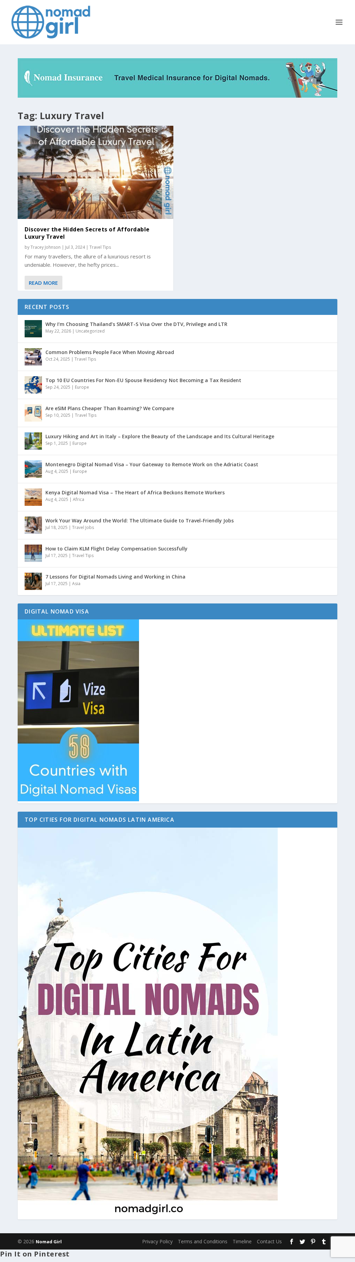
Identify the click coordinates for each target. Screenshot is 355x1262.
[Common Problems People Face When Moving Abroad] (33, 356)
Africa (78, 499)
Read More (43, 282)
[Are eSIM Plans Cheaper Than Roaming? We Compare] (33, 413)
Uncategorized (90, 331)
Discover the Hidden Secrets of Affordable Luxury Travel (87, 233)
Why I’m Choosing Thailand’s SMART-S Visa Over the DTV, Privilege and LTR (136, 324)
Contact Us (269, 1241)
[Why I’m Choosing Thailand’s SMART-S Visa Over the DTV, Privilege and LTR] (33, 328)
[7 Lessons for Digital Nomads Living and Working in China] (33, 581)
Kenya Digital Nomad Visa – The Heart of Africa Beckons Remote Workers (135, 492)
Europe (82, 387)
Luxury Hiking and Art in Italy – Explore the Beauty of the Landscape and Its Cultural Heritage (159, 436)
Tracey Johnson (46, 247)
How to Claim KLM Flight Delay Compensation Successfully (116, 548)
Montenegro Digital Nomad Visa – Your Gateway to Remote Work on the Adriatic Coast (151, 464)
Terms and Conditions (202, 1241)
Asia (76, 583)
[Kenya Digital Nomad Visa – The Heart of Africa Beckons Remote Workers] (33, 497)
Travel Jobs (83, 527)
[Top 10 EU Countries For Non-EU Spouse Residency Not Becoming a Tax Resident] (33, 385)
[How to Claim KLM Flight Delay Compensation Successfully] (33, 553)
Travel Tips (100, 247)
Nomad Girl (49, 1241)
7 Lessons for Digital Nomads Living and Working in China (115, 576)
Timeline (242, 1241)
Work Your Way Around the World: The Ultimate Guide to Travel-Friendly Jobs (139, 520)
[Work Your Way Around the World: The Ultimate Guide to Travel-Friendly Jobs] (33, 525)
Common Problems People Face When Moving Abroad (109, 352)
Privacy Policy (157, 1241)
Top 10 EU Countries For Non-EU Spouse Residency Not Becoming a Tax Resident (143, 380)
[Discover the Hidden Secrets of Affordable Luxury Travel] (95, 172)
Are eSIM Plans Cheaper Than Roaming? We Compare (109, 408)
